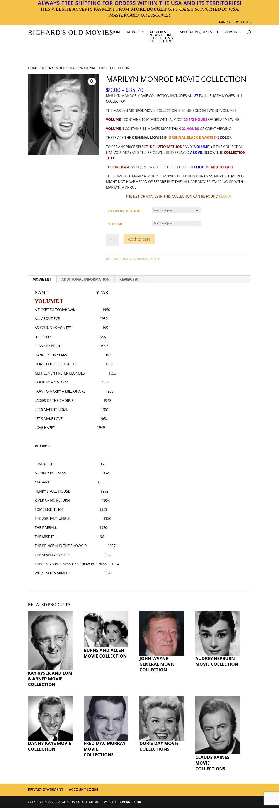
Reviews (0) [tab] (129, 279)
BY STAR (47, 68)
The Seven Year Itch (52, 554)
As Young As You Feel (54, 327)
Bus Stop (43, 337)
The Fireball (46, 527)
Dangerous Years (51, 355)
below (225, 196)
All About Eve (47, 318)
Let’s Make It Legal (51, 409)
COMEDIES (127, 259)
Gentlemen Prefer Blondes (60, 373)
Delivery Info (229, 32)
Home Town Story (51, 382)
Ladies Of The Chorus (54, 400)
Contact (225, 22)
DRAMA (142, 259)
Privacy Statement (45, 789)
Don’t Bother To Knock (56, 364)
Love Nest (44, 464)
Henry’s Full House (52, 491)
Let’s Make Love (49, 418)
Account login (83, 789)
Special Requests (196, 32)
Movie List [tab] (42, 279)
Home (117, 32)
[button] (92, 81)
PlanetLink (131, 801)
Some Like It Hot (49, 509)
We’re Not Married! (52, 573)
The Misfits (44, 536)
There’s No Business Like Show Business (71, 563)
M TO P (61, 68)
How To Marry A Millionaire (60, 391)
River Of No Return (52, 500)
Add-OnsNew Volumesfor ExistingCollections (162, 36)
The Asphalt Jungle (52, 518)
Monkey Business (50, 473)
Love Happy (45, 427)
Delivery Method (124, 211)
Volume (115, 224)
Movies (133, 32)
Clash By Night (48, 346)
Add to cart (139, 239)
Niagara (42, 482)
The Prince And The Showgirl (61, 545)
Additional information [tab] (85, 279)
